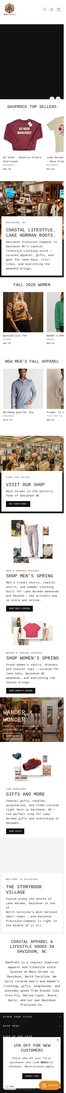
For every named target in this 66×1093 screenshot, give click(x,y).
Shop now (52, 93)
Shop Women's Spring (20, 690)
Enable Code (32, 1076)
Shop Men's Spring (19, 608)
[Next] (58, 99)
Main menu (11, 1026)
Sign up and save (17, 1036)
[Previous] (51, 99)
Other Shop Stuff (17, 1017)
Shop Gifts (12, 736)
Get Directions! (18, 504)
